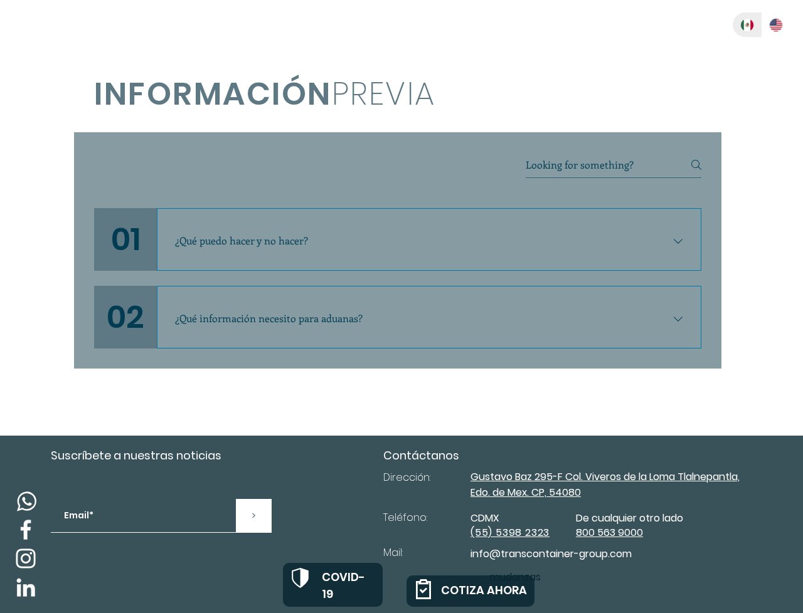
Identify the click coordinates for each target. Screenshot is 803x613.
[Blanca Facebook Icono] (26, 529)
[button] (669, 24)
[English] (776, 25)
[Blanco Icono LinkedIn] (26, 587)
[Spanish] (747, 25)
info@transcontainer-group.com (551, 554)
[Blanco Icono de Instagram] (26, 558)
